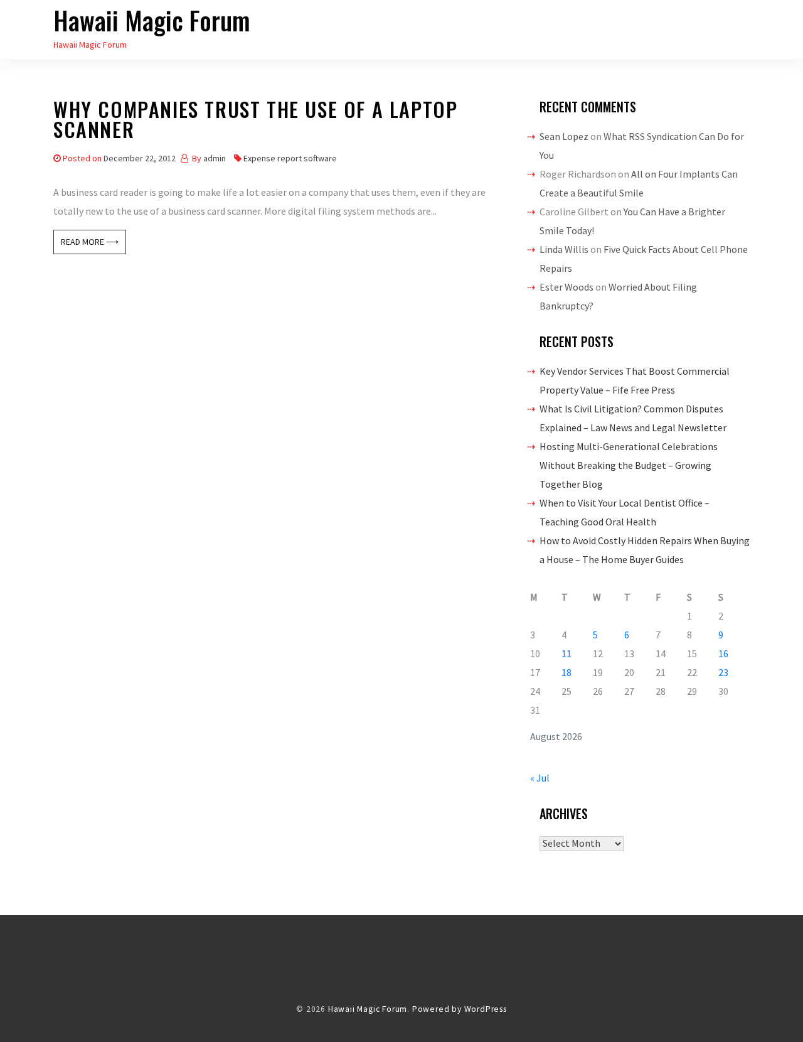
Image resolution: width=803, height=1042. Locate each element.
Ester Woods (566, 287)
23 (723, 672)
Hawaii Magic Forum (151, 20)
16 (723, 653)
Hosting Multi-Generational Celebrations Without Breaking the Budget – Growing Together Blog (629, 465)
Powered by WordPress (459, 1009)
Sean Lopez (564, 136)
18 (566, 672)
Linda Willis (564, 249)
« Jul (540, 777)
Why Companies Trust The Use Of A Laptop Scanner (255, 121)
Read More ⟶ (90, 241)
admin (214, 158)
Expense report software (290, 158)
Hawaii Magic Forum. (369, 1009)
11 (566, 653)
